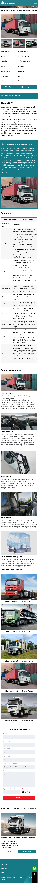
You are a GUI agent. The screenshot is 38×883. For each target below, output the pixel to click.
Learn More (27, 851)
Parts (14, 877)
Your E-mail (6, 749)
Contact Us (21, 877)
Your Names (6, 734)
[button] (2, 832)
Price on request (8, 851)
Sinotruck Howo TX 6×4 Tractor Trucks (18, 838)
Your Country (7, 756)
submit (19, 797)
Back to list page (30, 808)
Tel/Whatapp (6, 741)
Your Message (7, 771)
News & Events (6, 877)
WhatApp (8, 87)
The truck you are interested (11, 763)
